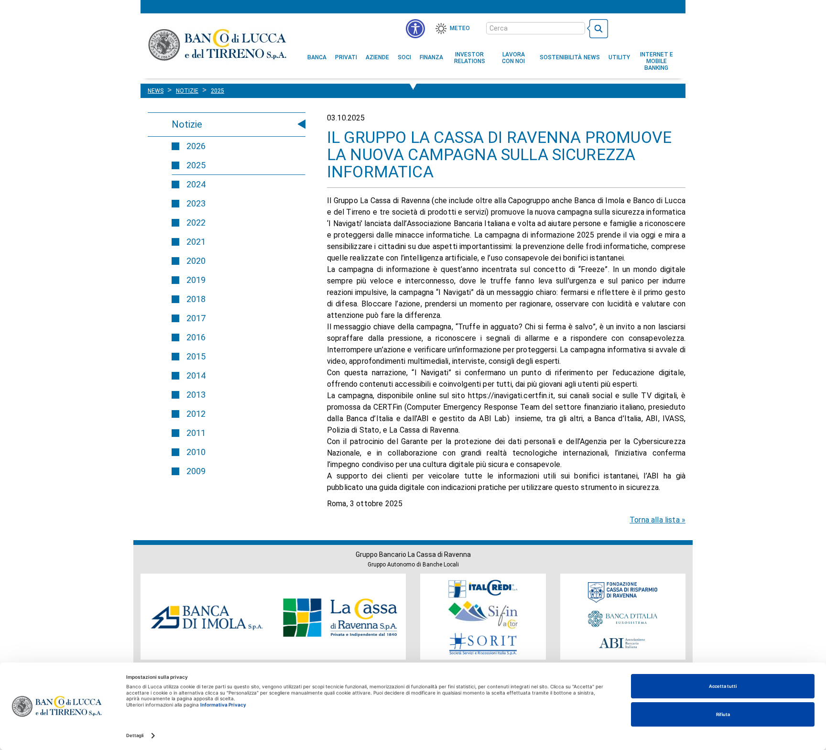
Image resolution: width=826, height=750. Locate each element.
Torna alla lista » (657, 519)
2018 (196, 299)
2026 (196, 146)
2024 (196, 184)
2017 (196, 318)
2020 (196, 261)
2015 (196, 356)
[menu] (415, 28)
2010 (196, 452)
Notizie (187, 124)
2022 (196, 222)
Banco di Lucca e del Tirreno (218, 44)
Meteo (460, 28)
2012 (196, 414)
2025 (196, 165)
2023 (196, 203)
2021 (196, 242)
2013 (196, 395)
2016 (196, 337)
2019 (196, 280)
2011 (196, 433)
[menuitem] (317, 57)
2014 (196, 375)
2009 (196, 471)
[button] (513, 58)
